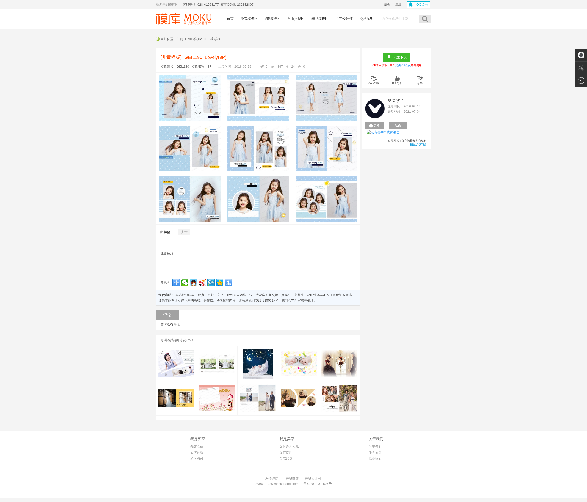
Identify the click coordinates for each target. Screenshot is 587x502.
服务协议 (375, 452)
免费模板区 (249, 19)
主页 (180, 39)
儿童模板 (214, 39)
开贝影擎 (292, 478)
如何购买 (196, 458)
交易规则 (366, 19)
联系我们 (375, 458)
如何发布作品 (289, 447)
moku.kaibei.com (286, 484)
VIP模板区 (272, 19)
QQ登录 (422, 4)
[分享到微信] (184, 282)
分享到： (166, 282)
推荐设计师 (344, 19)
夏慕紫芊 (396, 100)
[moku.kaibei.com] (183, 19)
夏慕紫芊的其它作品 (177, 340)
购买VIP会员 (403, 65)
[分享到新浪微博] (202, 282)
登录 (387, 4)
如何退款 (196, 452)
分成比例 (286, 458)
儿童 (184, 232)
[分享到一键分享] (228, 282)
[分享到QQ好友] (193, 282)
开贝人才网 (313, 478)
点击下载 (400, 57)
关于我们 (375, 447)
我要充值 (196, 447)
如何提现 (286, 452)
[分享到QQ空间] (219, 282)
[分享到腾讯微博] (211, 282)
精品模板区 (320, 19)
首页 (230, 19)
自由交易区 (296, 19)
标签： (169, 232)
